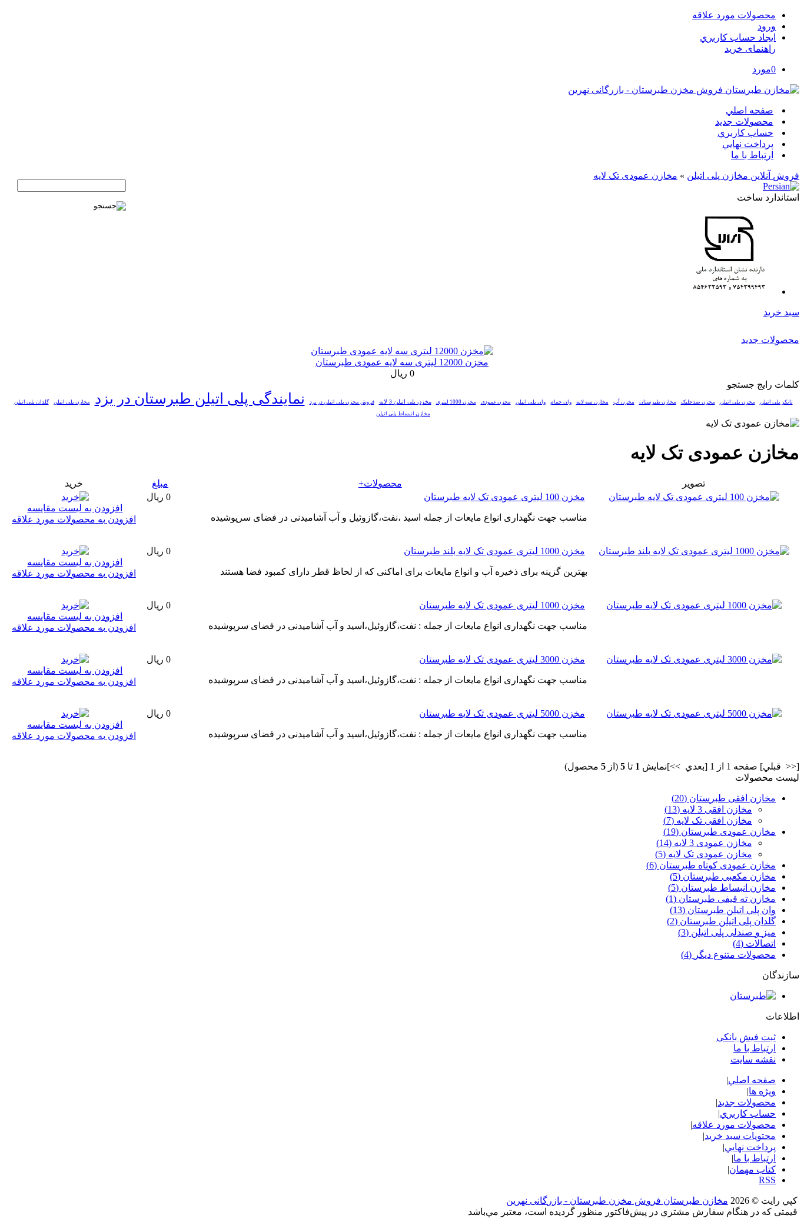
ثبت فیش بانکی (746, 1037)
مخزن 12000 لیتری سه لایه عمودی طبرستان (402, 362)
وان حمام (561, 402)
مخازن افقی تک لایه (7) (707, 820)
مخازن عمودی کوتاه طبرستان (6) (711, 865)
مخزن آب (623, 402)
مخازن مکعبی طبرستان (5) (723, 876)
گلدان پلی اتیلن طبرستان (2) (721, 921)
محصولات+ (380, 483)
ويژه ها (762, 1091)
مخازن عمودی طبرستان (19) (719, 832)
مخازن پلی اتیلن (72, 402)
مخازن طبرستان (657, 402)
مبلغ (160, 483)
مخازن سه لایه (592, 402)
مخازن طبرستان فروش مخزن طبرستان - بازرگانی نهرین (617, 1201)
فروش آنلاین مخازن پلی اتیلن (743, 176)
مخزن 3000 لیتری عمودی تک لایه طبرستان (502, 659)
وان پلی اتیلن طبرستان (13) (723, 910)
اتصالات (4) (754, 943)
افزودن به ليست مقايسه (74, 508)
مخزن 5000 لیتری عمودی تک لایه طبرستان (502, 713)
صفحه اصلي (749, 110)
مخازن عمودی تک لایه (635, 176)
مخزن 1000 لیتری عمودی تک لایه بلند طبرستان (494, 551)
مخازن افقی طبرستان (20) (724, 798)
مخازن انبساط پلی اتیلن (403, 414)
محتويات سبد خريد (740, 1136)
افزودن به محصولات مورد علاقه (74, 519)
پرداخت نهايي (747, 144)
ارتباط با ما (752, 155)
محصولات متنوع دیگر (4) (728, 955)
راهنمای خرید (750, 49)
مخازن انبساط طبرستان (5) (722, 888)
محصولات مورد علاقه (734, 15)
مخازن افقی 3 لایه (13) (708, 809)
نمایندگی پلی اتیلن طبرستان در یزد (200, 399)
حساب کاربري (745, 133)
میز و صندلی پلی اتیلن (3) (727, 932)
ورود (767, 26)
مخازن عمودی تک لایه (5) (703, 854)
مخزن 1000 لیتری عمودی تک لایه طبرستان (502, 605)
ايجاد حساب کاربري (738, 37)
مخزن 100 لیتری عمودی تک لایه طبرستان (504, 497)
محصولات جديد (744, 121)
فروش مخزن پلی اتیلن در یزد (342, 402)
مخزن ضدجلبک (698, 402)
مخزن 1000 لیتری (456, 402)
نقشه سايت (753, 1059)
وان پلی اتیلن (531, 402)
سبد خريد (781, 312)
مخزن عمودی (496, 402)
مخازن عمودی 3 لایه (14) (704, 843)
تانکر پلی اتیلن (776, 402)
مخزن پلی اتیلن (737, 402)
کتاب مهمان (752, 1169)
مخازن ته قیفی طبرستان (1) (721, 899)
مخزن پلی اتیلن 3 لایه (405, 401)
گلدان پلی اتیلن (31, 402)
